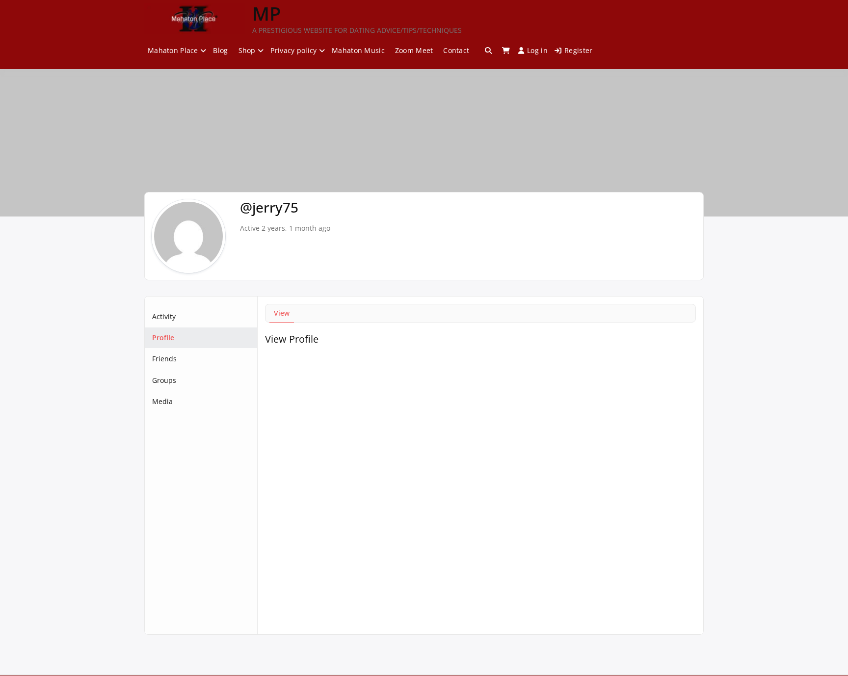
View (282, 313)
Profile (163, 337)
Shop (247, 50)
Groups (164, 380)
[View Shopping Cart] (506, 50)
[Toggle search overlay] (488, 50)
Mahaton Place (173, 50)
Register (578, 50)
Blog (220, 50)
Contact (456, 50)
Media (162, 401)
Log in (537, 50)
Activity (164, 316)
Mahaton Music (358, 50)
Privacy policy (293, 50)
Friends (164, 358)
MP (266, 13)
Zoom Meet (414, 50)
